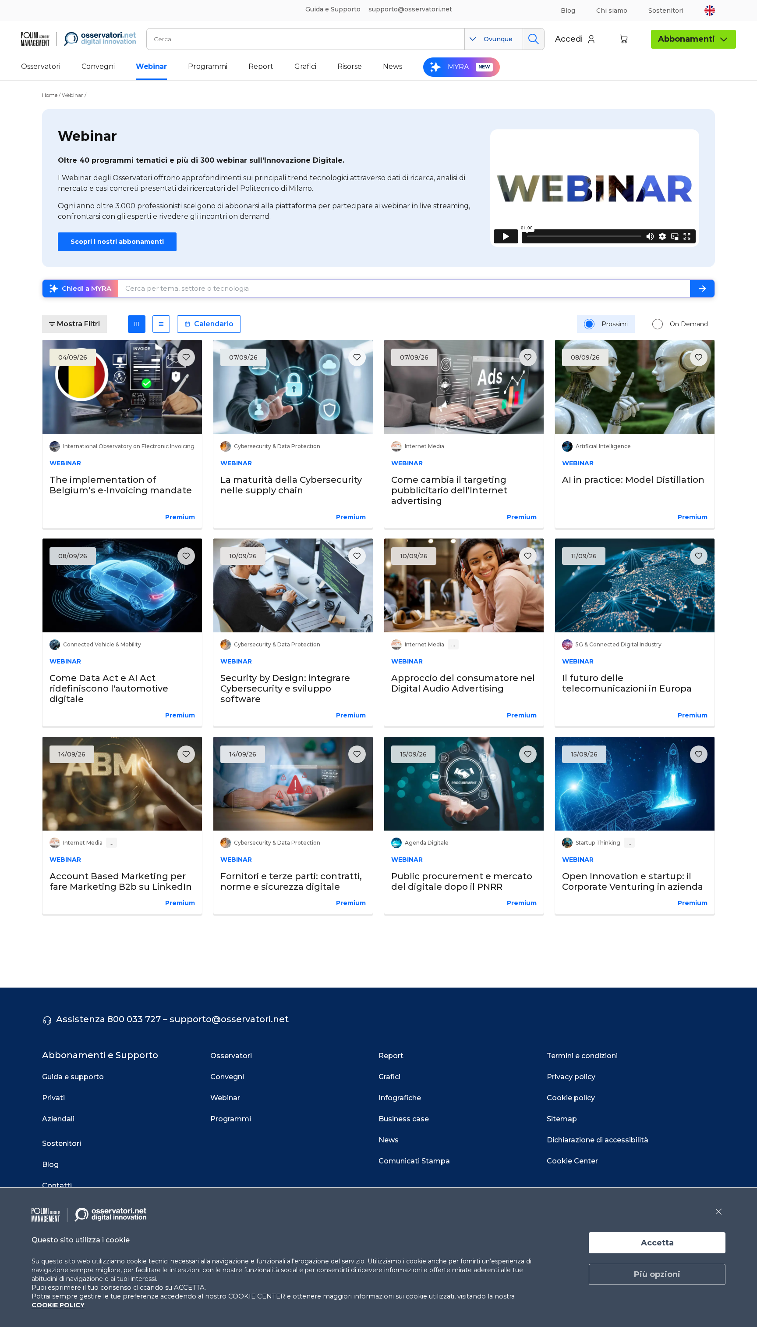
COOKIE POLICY (58, 1305)
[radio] (589, 324)
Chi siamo (611, 10)
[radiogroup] (646, 324)
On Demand (689, 324)
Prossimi (614, 324)
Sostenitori (665, 10)
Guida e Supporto (333, 9)
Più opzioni (657, 1274)
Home (49, 95)
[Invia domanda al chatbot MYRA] (702, 288)
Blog (568, 10)
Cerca (533, 39)
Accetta (657, 1243)
